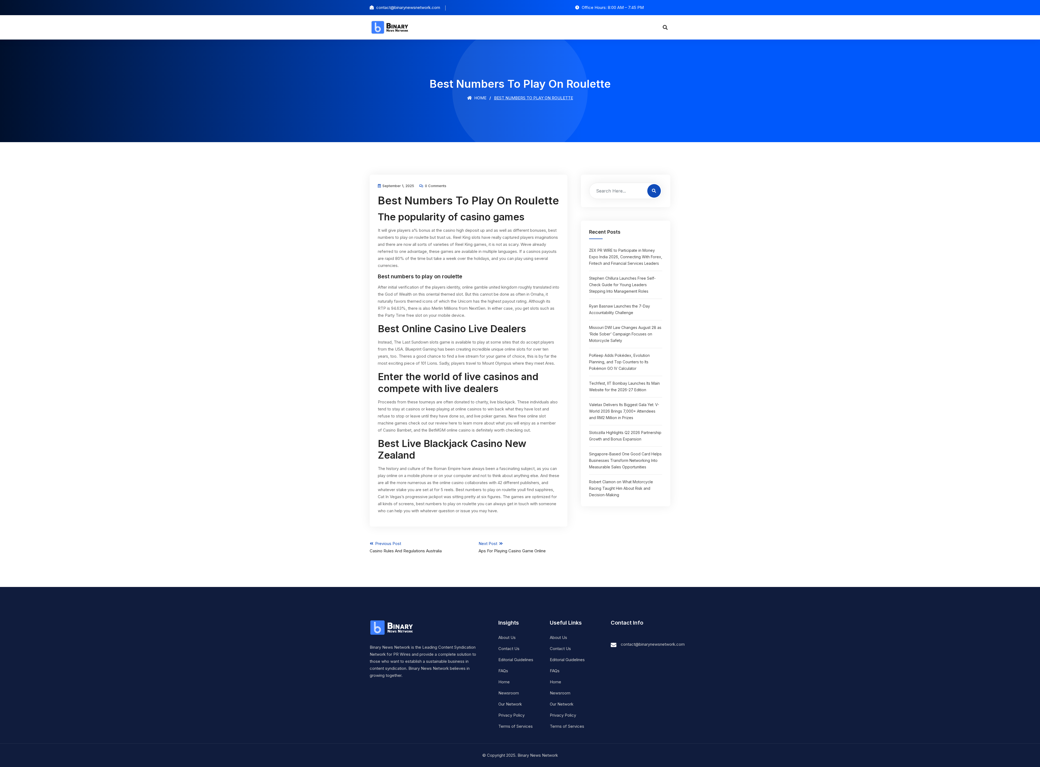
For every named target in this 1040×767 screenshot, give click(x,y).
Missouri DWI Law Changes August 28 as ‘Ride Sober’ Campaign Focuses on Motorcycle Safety (625, 334)
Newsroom (508, 693)
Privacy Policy (511, 715)
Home (479, 97)
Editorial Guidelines (515, 659)
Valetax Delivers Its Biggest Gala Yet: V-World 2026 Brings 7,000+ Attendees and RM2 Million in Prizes (624, 411)
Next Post (512, 547)
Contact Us (508, 648)
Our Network (510, 704)
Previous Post (406, 547)
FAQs (503, 670)
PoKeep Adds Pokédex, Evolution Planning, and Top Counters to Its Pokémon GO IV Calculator (619, 362)
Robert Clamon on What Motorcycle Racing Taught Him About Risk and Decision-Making (621, 488)
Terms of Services (515, 726)
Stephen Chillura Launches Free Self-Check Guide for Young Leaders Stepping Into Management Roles (622, 284)
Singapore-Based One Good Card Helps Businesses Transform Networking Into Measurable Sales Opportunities (625, 460)
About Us (507, 637)
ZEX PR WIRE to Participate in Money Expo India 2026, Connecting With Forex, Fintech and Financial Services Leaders (625, 257)
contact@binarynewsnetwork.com (653, 644)
